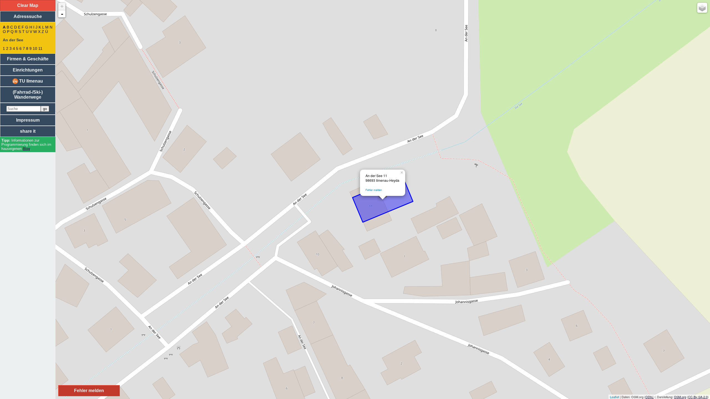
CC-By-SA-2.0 (698, 397)
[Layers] (702, 8)
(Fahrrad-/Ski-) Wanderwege (28, 94)
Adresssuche (28, 16)
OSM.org (680, 397)
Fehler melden (374, 190)
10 (35, 48)
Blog (26, 149)
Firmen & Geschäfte (28, 59)
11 (40, 48)
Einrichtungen (28, 70)
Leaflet (614, 397)
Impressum (28, 120)
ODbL (649, 397)
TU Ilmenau (30, 81)
